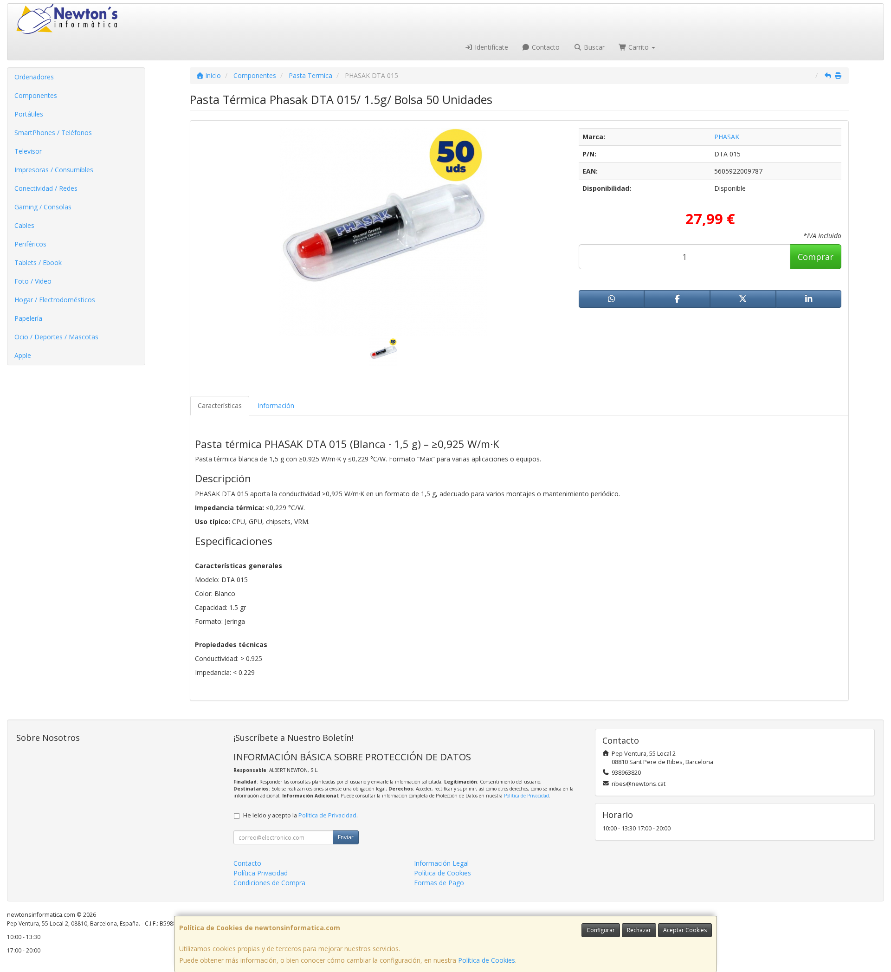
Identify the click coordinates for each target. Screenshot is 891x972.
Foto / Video (33, 281)
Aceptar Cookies (685, 930)
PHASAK (726, 136)
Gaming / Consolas (42, 206)
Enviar (346, 837)
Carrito (638, 47)
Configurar (601, 930)
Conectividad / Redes (45, 188)
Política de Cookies (486, 960)
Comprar (815, 256)
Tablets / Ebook (38, 262)
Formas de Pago (439, 882)
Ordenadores (34, 76)
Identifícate (490, 47)
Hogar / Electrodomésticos (54, 299)
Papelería (28, 318)
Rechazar (639, 930)
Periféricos (30, 244)
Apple (22, 355)
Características (220, 405)
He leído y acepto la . (300, 815)
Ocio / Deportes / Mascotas (56, 336)
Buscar (593, 47)
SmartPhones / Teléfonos (53, 132)
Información (276, 405)
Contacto (545, 47)
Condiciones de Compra (269, 882)
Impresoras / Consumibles (53, 169)
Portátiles (28, 114)
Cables (24, 225)
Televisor (28, 151)
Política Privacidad (260, 872)
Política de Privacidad (526, 795)
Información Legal (441, 863)
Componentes (35, 95)
